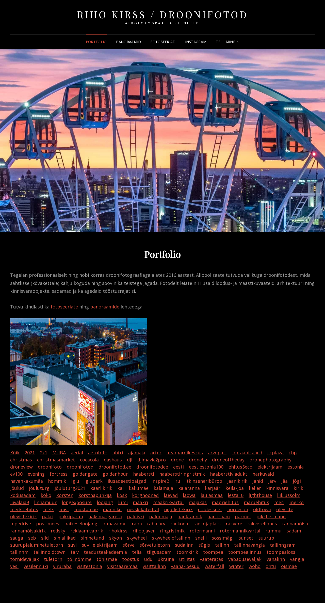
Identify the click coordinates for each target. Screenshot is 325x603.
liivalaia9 (19, 502)
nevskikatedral (143, 509)
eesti (178, 467)
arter (155, 453)
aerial (77, 453)
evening (36, 474)
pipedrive (20, 524)
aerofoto (97, 453)
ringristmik (172, 531)
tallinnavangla (249, 545)
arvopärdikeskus (185, 453)
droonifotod (80, 467)
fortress (59, 474)
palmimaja (160, 516)
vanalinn (276, 559)
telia (137, 552)
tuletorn (53, 559)
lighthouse (260, 495)
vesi (14, 566)
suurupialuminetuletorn (36, 545)
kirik (298, 488)
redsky (58, 531)
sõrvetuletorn (155, 545)
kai (120, 488)
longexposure (77, 502)
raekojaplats (207, 524)
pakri (47, 516)
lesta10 (235, 495)
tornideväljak (24, 559)
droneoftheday (228, 460)
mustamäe (86, 509)
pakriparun (70, 516)
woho (255, 566)
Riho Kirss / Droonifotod (162, 14)
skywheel (137, 538)
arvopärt (217, 453)
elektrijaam (269, 467)
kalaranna (189, 488)
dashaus (113, 460)
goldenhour (115, 474)
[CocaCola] (78, 381)
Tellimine (225, 41)
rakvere (234, 524)
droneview (21, 467)
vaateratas (211, 559)
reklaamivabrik (86, 531)
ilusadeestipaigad (127, 481)
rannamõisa (295, 524)
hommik (57, 481)
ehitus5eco (240, 467)
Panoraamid (128, 41)
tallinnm (19, 552)
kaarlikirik (101, 488)
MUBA (59, 453)
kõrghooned (145, 495)
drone (177, 460)
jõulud (17, 488)
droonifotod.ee (115, 467)
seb (32, 538)
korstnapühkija (95, 495)
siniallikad (65, 538)
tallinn (222, 545)
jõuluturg (39, 488)
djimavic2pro (151, 460)
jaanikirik (237, 481)
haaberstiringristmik (182, 474)
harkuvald (263, 474)
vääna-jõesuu (185, 566)
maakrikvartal (168, 502)
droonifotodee (152, 467)
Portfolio (96, 41)
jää (284, 481)
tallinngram (283, 545)
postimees (47, 524)
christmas (21, 460)
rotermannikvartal (240, 531)
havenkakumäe (26, 481)
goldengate (85, 474)
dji (129, 460)
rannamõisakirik (28, 531)
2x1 (43, 453)
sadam (294, 531)
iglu (75, 481)
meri (279, 502)
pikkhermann (271, 516)
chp (293, 453)
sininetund (92, 538)
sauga (16, 538)
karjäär (212, 488)
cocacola (89, 460)
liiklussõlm (288, 495)
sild (45, 538)
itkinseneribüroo (203, 481)
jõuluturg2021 (70, 488)
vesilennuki (36, 566)
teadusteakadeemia (105, 552)
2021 (30, 453)
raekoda (179, 524)
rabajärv (156, 524)
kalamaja (163, 488)
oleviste (284, 509)
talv (75, 552)
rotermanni (202, 531)
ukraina (166, 559)
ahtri (117, 453)
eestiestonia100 (206, 467)
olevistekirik (23, 516)
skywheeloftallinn (171, 538)
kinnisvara (277, 488)
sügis (204, 545)
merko (296, 502)
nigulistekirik (178, 509)
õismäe (289, 566)
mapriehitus (225, 502)
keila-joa (234, 488)
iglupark (93, 481)
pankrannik (189, 516)
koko (46, 495)
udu (148, 559)
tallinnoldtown (50, 552)
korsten (64, 495)
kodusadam (23, 495)
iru (177, 481)
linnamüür (45, 502)
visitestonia (89, 566)
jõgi (297, 481)
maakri (140, 502)
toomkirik (187, 552)
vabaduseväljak (245, 559)
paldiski (135, 516)
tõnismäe (106, 559)
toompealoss (281, 552)
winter (236, 566)
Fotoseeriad (162, 41)
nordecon (237, 509)
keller (255, 488)
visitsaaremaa (122, 566)
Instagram (196, 41)
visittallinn (154, 566)
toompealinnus (245, 552)
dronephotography (270, 460)
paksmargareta (105, 516)
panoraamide (104, 307)
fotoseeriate (64, 307)
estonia (295, 467)
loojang (105, 502)
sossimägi (223, 538)
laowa (189, 495)
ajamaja (136, 453)
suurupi (266, 538)
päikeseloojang (80, 524)
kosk (122, 495)
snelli (201, 538)
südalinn (184, 545)
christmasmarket (56, 460)
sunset (246, 538)
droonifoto (50, 467)
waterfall (214, 566)
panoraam (218, 516)
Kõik (15, 453)
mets (48, 509)
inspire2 (160, 481)
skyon (115, 538)
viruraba (62, 566)
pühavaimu (114, 524)
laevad (171, 495)
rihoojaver (144, 531)
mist (64, 509)
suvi (72, 545)
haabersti (143, 474)
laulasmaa (212, 495)
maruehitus (256, 502)
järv (272, 481)
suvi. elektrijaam (100, 545)
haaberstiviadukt (228, 474)
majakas (198, 502)
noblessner (210, 509)
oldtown (262, 509)
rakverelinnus (262, 524)
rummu (273, 531)
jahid (257, 481)
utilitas (187, 559)
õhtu (271, 566)
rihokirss (117, 531)
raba (137, 524)
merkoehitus (24, 509)
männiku (112, 509)
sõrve (129, 545)
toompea (213, 552)
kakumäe (139, 488)
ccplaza (275, 453)
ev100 (16, 474)
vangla (297, 559)
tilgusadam (159, 552)
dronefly (198, 460)
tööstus (130, 559)
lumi (123, 502)
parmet (243, 516)
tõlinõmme (79, 559)
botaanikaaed (247, 453)
